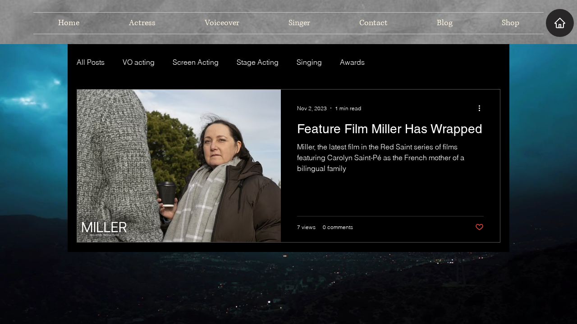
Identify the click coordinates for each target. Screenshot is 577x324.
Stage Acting (258, 62)
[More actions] (482, 108)
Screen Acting (196, 62)
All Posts (91, 62)
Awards (352, 62)
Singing (309, 62)
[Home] (560, 23)
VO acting (139, 62)
